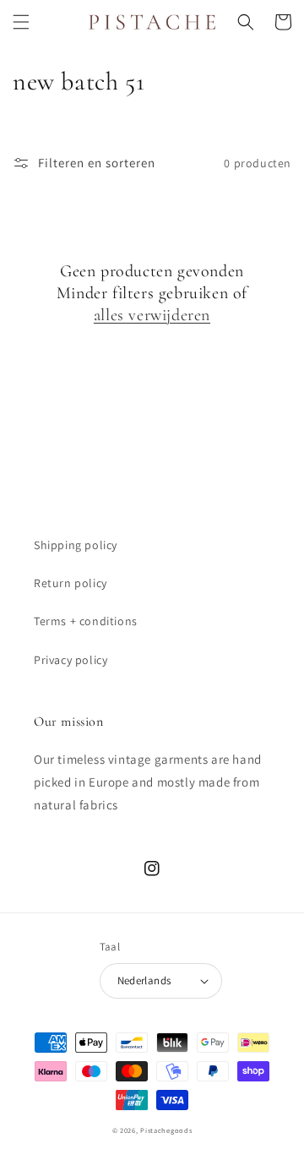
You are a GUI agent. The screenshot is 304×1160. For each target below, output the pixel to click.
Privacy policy (70, 659)
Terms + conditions (86, 621)
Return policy (70, 583)
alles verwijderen (152, 315)
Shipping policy (75, 545)
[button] (21, 22)
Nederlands (144, 980)
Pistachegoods (166, 1130)
